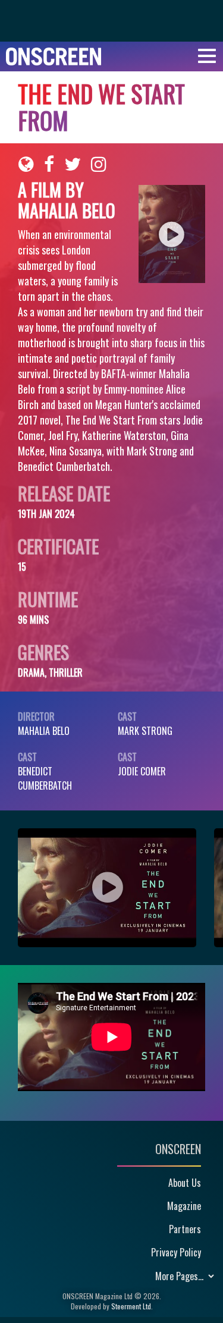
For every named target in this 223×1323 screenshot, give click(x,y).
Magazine (184, 1206)
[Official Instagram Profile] (98, 164)
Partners (185, 1229)
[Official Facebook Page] (49, 164)
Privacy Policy (176, 1252)
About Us (184, 1183)
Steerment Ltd (131, 1306)
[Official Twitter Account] (72, 164)
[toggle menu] (207, 56)
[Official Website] (26, 164)
